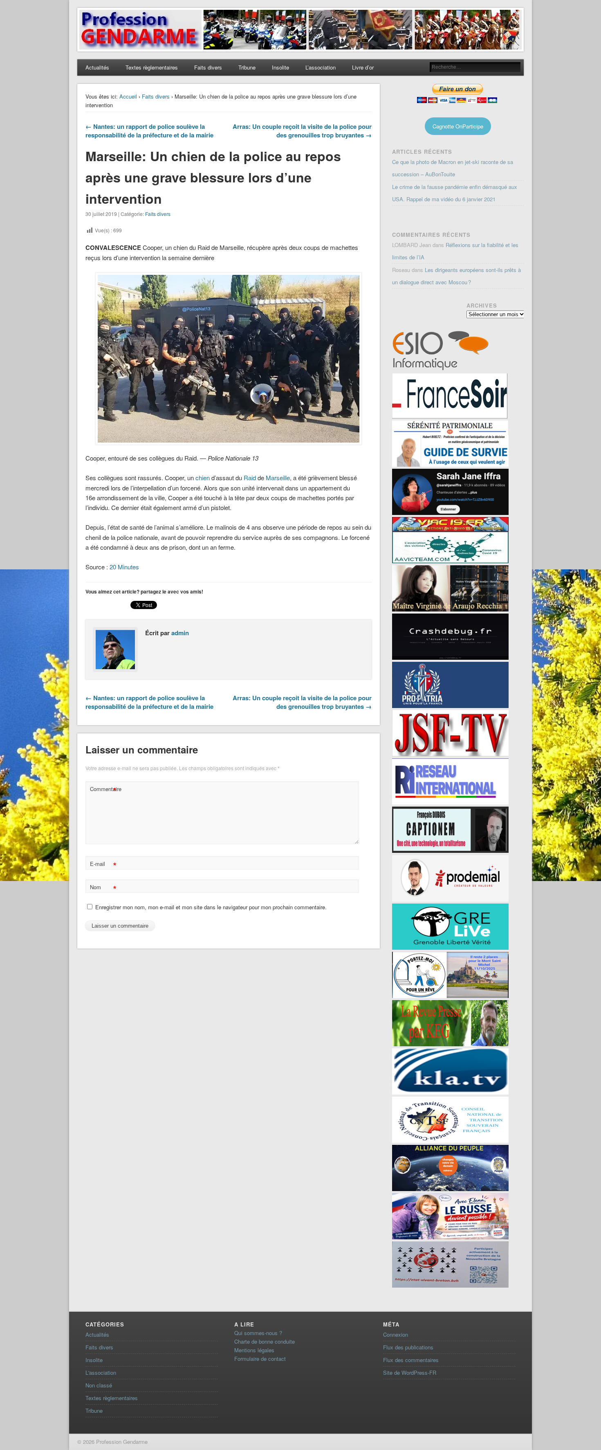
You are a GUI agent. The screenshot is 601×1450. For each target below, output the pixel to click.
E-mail (103, 865)
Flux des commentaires (411, 1360)
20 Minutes (124, 566)
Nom (103, 888)
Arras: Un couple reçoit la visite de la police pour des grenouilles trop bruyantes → (302, 130)
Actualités (97, 67)
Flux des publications (408, 1347)
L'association (100, 1372)
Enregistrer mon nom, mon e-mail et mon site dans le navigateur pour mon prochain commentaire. (211, 907)
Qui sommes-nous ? (258, 1333)
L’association (320, 67)
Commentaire (104, 790)
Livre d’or (363, 67)
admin (180, 632)
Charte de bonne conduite (264, 1341)
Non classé (98, 1385)
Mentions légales (254, 1350)
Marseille (278, 477)
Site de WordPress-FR (409, 1372)
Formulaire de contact (260, 1358)
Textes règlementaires (152, 67)
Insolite (280, 67)
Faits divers (208, 67)
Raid (251, 477)
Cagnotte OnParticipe (458, 126)
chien (202, 477)
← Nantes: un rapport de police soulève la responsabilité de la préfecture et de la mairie (149, 130)
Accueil (128, 96)
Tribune (247, 67)
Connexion (395, 1334)
